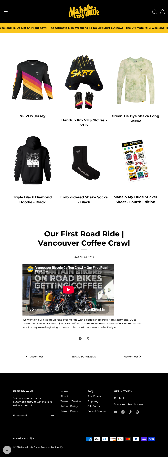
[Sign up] (52, 415)
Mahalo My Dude (30, 447)
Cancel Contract (97, 411)
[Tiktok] (130, 411)
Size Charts (94, 396)
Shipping (92, 401)
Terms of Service (71, 401)
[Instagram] (123, 411)
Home (64, 391)
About (64, 396)
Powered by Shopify (52, 447)
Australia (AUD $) (22, 438)
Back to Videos (84, 356)
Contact (119, 398)
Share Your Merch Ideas (128, 404)
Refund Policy (69, 406)
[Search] (154, 12)
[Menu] (5, 11)
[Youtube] (115, 411)
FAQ (90, 391)
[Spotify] (137, 411)
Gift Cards (93, 406)
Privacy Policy (69, 411)
